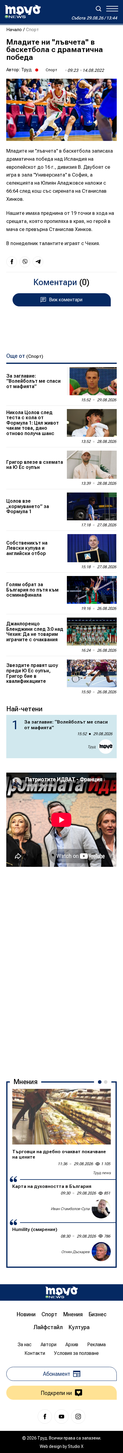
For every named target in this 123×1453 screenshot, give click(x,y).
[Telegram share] (38, 261)
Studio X (75, 1446)
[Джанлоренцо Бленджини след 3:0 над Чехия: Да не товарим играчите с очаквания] (91, 632)
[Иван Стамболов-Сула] (101, 1208)
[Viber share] (24, 261)
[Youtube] (61, 1416)
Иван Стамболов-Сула (70, 1208)
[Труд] (61, 1292)
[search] (99, 9)
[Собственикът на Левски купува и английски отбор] (91, 548)
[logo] (23, 11)
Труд (26, 69)
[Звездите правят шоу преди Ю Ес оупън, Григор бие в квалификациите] (91, 673)
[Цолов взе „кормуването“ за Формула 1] (91, 507)
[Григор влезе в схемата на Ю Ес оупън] (91, 465)
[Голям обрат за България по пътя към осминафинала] (91, 590)
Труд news (102, 1173)
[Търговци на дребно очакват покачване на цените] (61, 1117)
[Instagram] (78, 1416)
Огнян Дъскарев (75, 1252)
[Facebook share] (11, 261)
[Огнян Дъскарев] (101, 1251)
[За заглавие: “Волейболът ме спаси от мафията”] (91, 381)
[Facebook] (45, 1416)
